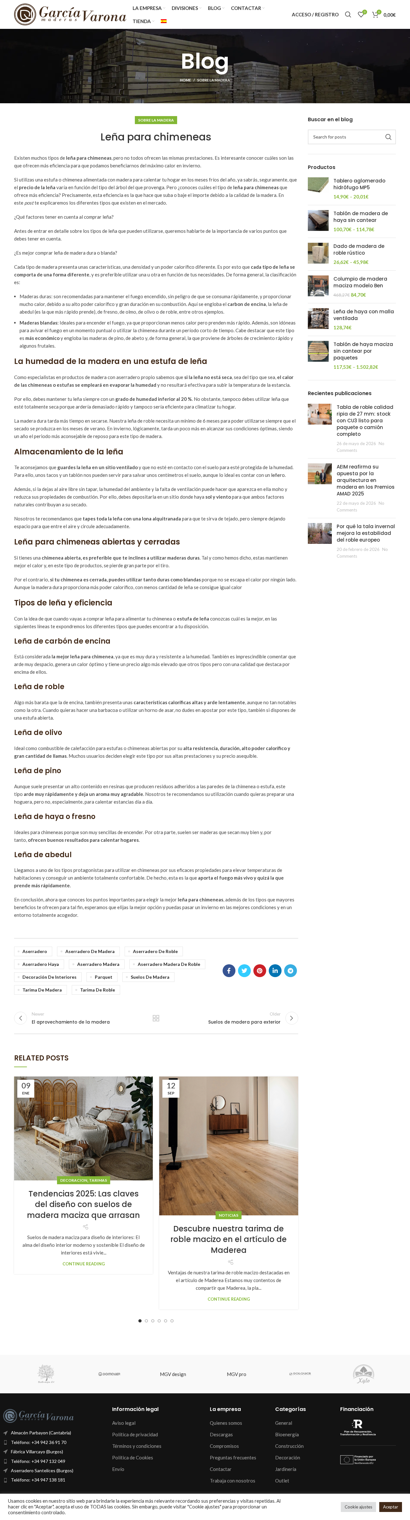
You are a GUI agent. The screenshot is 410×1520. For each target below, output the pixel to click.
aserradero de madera (90, 951)
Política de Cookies (132, 1457)
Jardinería (285, 1469)
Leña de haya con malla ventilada (363, 315)
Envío (118, 1469)
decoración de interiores (49, 977)
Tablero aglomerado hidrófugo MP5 (359, 184)
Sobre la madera (213, 80)
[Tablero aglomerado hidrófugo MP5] (318, 188)
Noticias (228, 1215)
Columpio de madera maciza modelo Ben (360, 282)
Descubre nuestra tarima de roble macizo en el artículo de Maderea (228, 1239)
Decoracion (73, 1180)
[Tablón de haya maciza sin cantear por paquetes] (318, 355)
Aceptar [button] (390, 1506)
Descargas (221, 1434)
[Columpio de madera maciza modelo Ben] (318, 286)
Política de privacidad (135, 1434)
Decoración (287, 1457)
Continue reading (83, 1264)
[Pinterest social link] (259, 970)
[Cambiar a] (164, 21)
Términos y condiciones (136, 1446)
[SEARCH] (388, 137)
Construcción (289, 1446)
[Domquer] (109, 1374)
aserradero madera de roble (169, 964)
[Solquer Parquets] (300, 1374)
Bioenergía (287, 1434)
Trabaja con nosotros (232, 1480)
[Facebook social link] (229, 970)
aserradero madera (98, 964)
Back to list (156, 1018)
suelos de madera (150, 977)
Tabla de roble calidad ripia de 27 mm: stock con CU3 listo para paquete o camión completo (365, 420)
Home (185, 80)
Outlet (282, 1480)
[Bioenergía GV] (46, 1374)
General (283, 1423)
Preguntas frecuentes (233, 1457)
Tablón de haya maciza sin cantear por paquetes (363, 351)
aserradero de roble (155, 951)
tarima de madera (42, 989)
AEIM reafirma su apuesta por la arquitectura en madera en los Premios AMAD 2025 (366, 480)
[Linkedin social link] (275, 970)
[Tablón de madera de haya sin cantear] (318, 221)
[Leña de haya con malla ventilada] (318, 319)
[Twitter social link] (244, 970)
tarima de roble (97, 989)
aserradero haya (40, 964)
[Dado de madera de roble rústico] (318, 254)
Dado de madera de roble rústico (358, 249)
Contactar (221, 1469)
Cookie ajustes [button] (358, 1506)
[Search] (348, 14)
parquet (103, 977)
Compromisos (224, 1446)
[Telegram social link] (290, 970)
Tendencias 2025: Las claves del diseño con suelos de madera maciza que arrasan (83, 1204)
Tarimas (98, 1180)
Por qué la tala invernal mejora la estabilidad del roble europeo (366, 533)
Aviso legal (123, 1423)
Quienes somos (226, 1423)
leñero (278, 475)
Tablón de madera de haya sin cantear (360, 217)
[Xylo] (364, 1374)
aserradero (34, 951)
